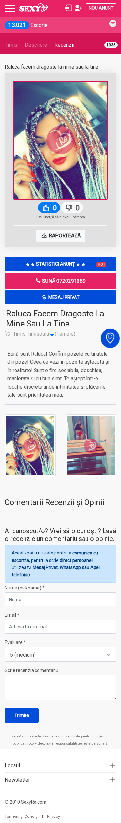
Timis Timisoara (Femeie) (43, 334)
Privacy (53, 816)
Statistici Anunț (70, 264)
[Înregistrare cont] (79, 8)
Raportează (64, 236)
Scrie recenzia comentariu (31, 670)
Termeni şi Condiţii (22, 816)
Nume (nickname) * (25, 587)
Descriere (36, 45)
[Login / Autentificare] (68, 8)
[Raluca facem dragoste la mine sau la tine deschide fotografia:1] (30, 445)
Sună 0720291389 (63, 281)
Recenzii (64, 45)
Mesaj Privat (63, 297)
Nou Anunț (101, 8)
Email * (12, 615)
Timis (11, 45)
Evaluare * (15, 642)
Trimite (22, 715)
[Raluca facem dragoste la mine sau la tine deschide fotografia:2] (91, 445)
